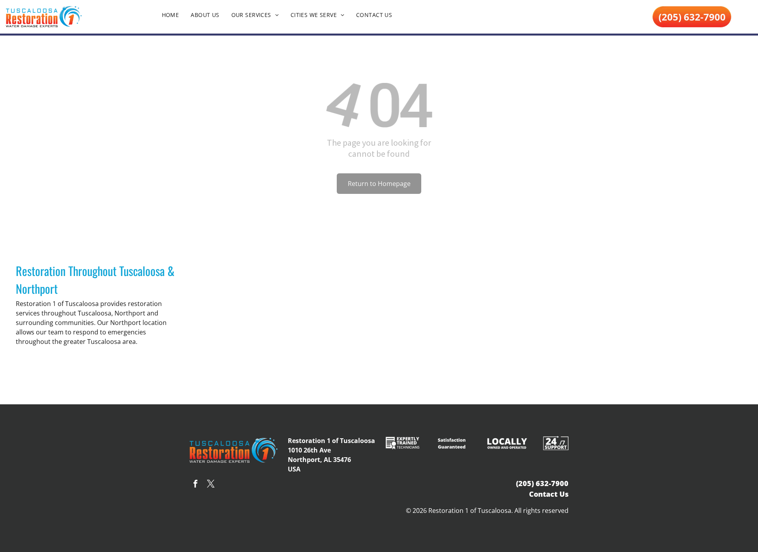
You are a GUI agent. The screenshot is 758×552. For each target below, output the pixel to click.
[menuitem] (170, 15)
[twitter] (211, 485)
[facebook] (195, 485)
